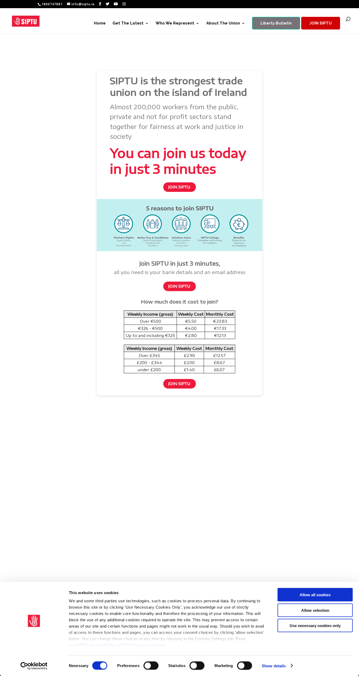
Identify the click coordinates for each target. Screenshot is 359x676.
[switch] (150, 665)
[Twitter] (108, 4)
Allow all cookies (315, 595)
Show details (274, 665)
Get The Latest (127, 23)
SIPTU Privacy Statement (142, 645)
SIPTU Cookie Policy (96, 645)
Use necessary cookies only (315, 625)
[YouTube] (116, 4)
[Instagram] (124, 4)
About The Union (223, 23)
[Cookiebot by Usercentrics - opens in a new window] (34, 666)
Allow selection (315, 610)
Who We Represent (175, 23)
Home (100, 23)
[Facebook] (100, 4)
